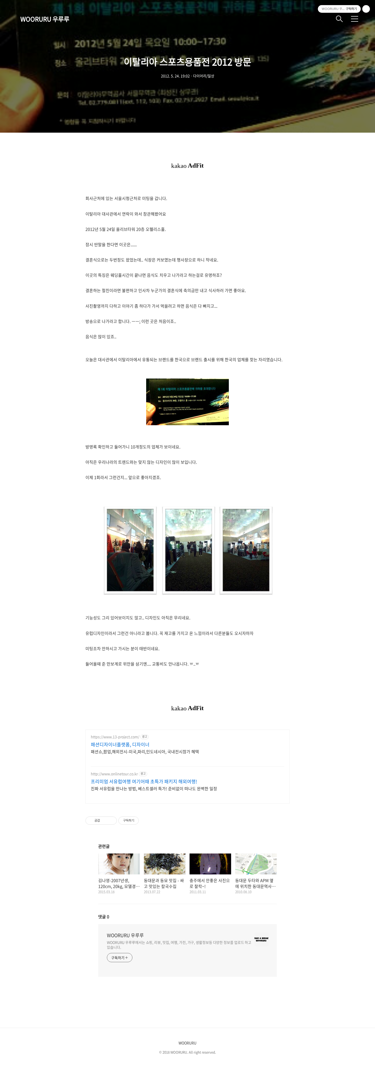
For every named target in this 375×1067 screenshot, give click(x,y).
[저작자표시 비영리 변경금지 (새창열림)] (146, 821)
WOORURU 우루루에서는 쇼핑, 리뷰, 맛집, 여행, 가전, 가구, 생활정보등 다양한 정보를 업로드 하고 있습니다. (179, 945)
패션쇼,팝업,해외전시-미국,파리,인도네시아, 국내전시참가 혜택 (145, 751)
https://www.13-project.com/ (115, 737)
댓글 (103, 916)
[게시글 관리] (111, 820)
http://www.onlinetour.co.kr (114, 774)
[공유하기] (105, 820)
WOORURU (187, 1042)
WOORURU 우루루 (44, 19)
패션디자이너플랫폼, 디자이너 (120, 745)
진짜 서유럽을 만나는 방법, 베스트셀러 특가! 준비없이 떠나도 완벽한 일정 (154, 788)
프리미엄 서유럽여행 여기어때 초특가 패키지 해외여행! (144, 782)
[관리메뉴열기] (366, 9)
